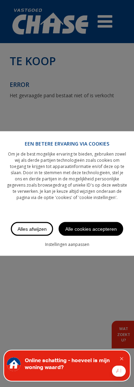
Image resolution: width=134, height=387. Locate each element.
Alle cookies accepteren (91, 229)
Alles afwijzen (32, 229)
